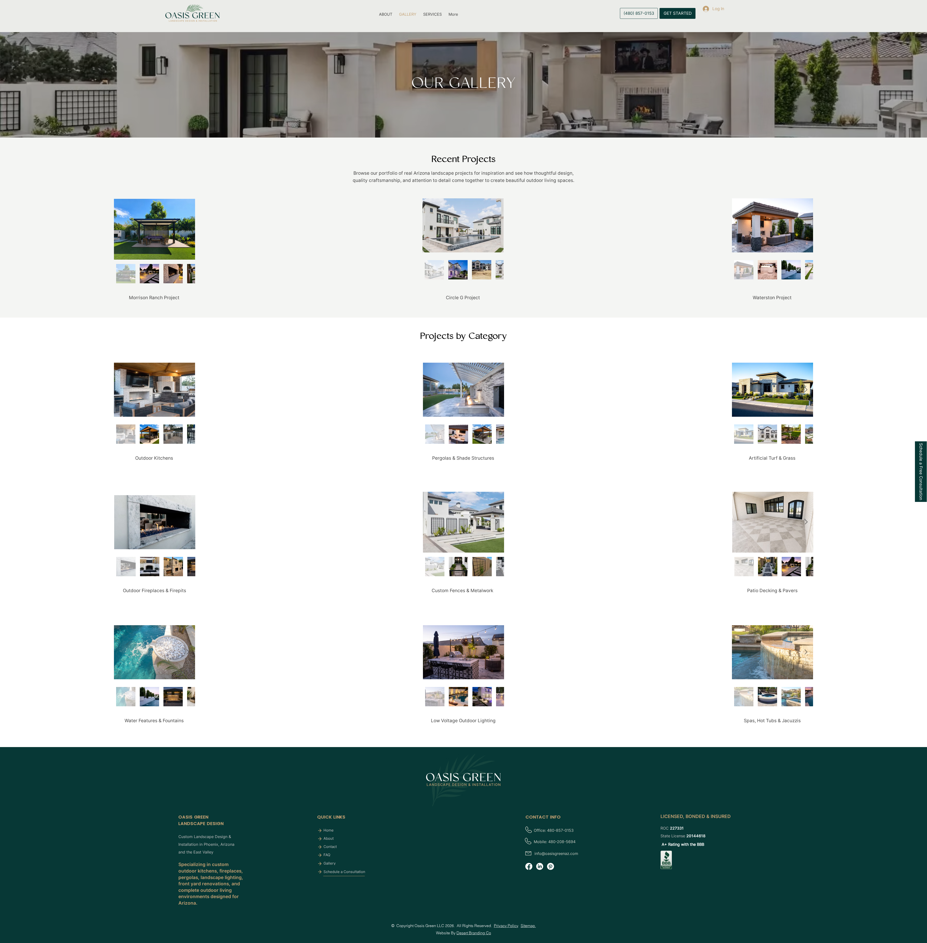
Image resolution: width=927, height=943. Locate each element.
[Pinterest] (550, 866)
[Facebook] (528, 866)
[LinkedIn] (539, 866)
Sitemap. (528, 925)
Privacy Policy (506, 925)
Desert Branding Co (473, 932)
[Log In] (701, 9)
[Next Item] (188, 229)
